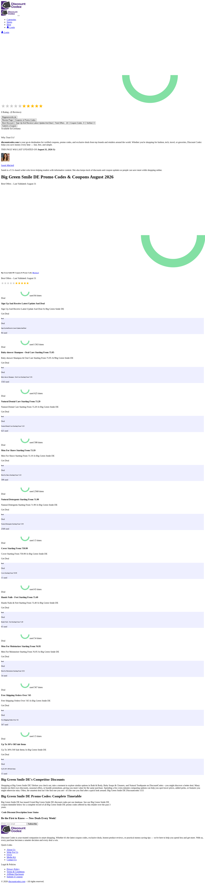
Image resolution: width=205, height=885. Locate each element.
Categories (11, 19)
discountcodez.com (16, 881)
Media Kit (11, 857)
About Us (11, 849)
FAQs (9, 855)
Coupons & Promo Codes (25, 120)
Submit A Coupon (15, 877)
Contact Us (12, 860)
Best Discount (8, 123)
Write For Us (12, 852)
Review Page (7, 120)
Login (12, 27)
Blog (9, 24)
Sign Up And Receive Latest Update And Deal (34, 123)
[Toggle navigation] (18, 15)
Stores (9, 22)
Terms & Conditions (16, 872)
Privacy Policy (13, 869)
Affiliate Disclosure (15, 874)
